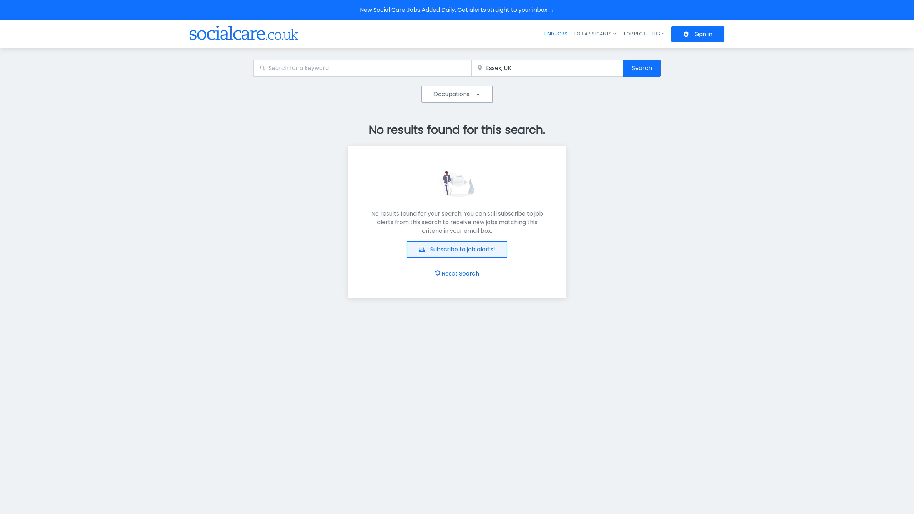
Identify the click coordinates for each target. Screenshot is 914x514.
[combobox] (362, 68)
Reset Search (460, 273)
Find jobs (555, 34)
